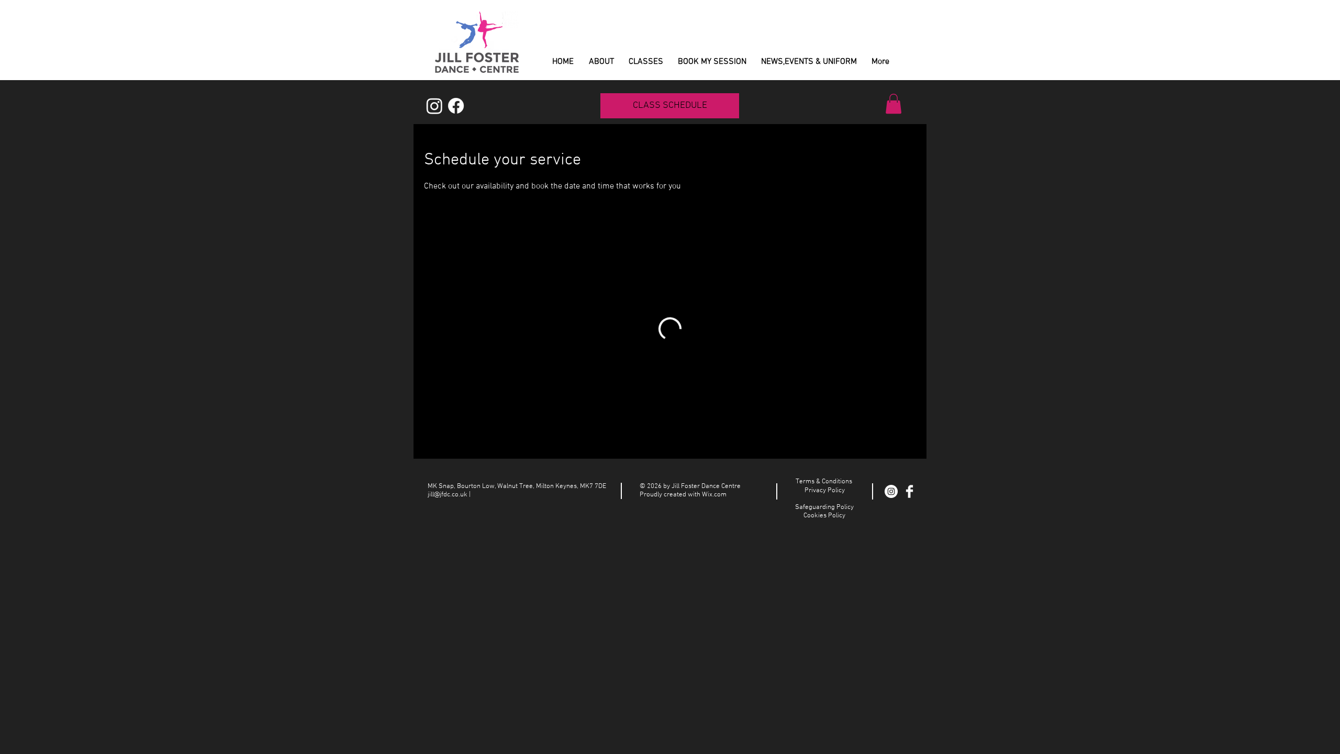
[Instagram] (434, 105)
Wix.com (714, 495)
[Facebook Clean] (909, 491)
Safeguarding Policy (824, 507)
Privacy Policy (825, 490)
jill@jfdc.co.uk (447, 495)
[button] (893, 104)
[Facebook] (455, 105)
